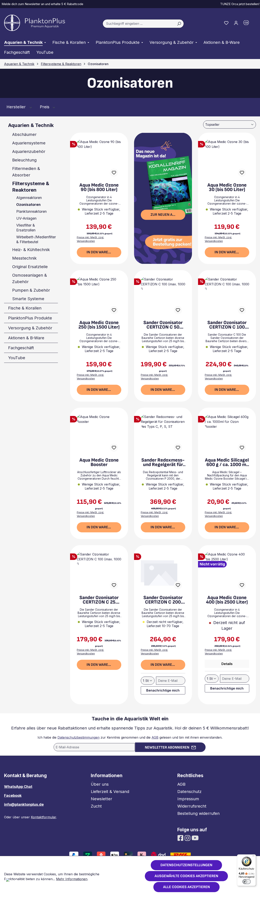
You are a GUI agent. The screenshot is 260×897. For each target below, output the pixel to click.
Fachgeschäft (21, 347)
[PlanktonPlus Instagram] (188, 838)
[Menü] (253, 856)
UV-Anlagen (26, 218)
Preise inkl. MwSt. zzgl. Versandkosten (90, 239)
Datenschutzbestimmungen (78, 737)
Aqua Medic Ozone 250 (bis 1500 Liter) (99, 324)
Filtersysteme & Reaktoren (30, 186)
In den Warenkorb (103, 252)
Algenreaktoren (29, 198)
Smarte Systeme (28, 298)
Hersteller (16, 106)
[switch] (247, 881)
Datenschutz (189, 791)
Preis (45, 106)
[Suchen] (179, 23)
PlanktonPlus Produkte (30, 318)
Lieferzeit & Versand (110, 791)
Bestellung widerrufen (198, 813)
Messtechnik (24, 258)
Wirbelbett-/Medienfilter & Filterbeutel (36, 239)
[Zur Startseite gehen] (34, 23)
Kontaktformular (43, 817)
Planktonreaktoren (31, 211)
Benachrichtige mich (163, 690)
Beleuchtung (24, 160)
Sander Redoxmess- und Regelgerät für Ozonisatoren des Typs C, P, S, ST (163, 462)
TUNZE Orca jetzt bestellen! (239, 4)
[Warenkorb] (248, 24)
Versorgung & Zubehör (30, 327)
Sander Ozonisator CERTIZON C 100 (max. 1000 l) (227, 324)
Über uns (100, 784)
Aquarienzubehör (28, 151)
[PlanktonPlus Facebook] (180, 838)
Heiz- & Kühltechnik (31, 249)
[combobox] (138, 23)
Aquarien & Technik (31, 125)
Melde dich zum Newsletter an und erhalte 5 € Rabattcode (41, 4)
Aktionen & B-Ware (26, 337)
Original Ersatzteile (30, 266)
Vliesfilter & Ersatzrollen (26, 227)
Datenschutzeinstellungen (186, 865)
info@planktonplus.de (24, 804)
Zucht (96, 806)
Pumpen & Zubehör (31, 290)
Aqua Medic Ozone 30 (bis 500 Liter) (227, 187)
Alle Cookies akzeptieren (186, 887)
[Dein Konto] (236, 23)
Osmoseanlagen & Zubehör (29, 278)
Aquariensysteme (29, 143)
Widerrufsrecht (191, 806)
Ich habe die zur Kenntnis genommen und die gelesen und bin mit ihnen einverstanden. (130, 737)
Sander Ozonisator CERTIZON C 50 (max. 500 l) (163, 324)
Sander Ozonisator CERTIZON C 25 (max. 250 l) (99, 599)
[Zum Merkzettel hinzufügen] (114, 173)
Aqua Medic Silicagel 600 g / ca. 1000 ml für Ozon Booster (227, 462)
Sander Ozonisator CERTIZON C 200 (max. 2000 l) (163, 599)
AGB (155, 737)
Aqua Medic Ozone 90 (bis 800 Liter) (99, 187)
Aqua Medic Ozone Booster (99, 462)
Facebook (13, 795)
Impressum (188, 798)
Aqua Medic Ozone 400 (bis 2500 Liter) (227, 599)
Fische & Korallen (24, 308)
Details (227, 664)
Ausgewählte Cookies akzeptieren (186, 876)
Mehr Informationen (71, 879)
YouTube (16, 357)
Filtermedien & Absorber (26, 171)
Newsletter (101, 798)
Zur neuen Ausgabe (168, 214)
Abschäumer (24, 134)
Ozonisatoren (28, 204)
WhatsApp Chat (18, 786)
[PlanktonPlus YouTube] (195, 838)
